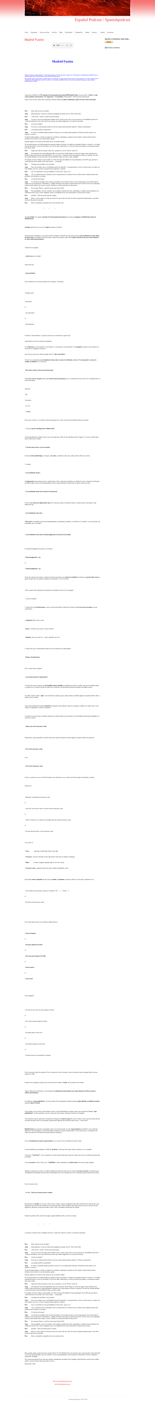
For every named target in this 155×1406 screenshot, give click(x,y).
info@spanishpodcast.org (62, 1384)
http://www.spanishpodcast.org (62, 1381)
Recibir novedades (114, 47)
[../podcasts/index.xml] (106, 47)
